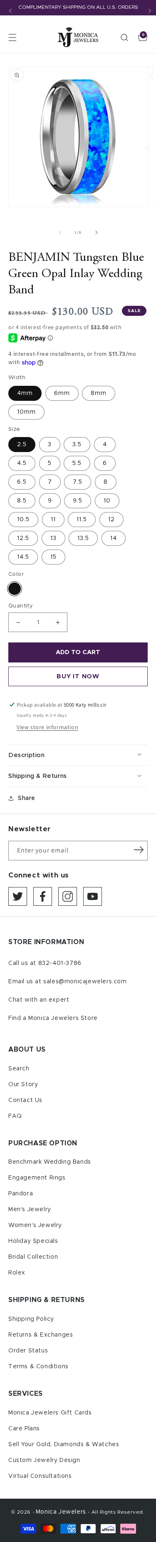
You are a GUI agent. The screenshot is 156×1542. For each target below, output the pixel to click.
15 (53, 557)
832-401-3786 (60, 963)
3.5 (77, 444)
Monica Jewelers (62, 1512)
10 (107, 501)
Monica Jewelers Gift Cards (50, 1413)
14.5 (23, 557)
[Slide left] (60, 232)
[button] (12, 37)
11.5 (82, 519)
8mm (98, 393)
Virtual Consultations (40, 1476)
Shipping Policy (31, 1319)
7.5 (77, 482)
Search (19, 1069)
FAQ (15, 1116)
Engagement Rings (37, 1178)
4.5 (22, 463)
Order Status (28, 1351)
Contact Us (25, 1100)
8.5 (22, 501)
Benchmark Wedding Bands (49, 1162)
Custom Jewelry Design (44, 1460)
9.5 (77, 501)
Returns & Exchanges (40, 1335)
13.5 (83, 538)
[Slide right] (96, 232)
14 (113, 538)
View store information (47, 727)
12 (111, 519)
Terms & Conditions (38, 1367)
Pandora (20, 1194)
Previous (10, 11)
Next (150, 11)
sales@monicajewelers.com (84, 982)
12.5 (23, 538)
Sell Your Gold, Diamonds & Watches (63, 1444)
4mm (25, 393)
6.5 (22, 482)
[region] (78, 7)
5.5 (77, 463)
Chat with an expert (38, 1000)
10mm (26, 412)
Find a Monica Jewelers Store (53, 1018)
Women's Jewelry (35, 1225)
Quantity (20, 606)
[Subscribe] (138, 850)
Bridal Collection (33, 1257)
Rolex (16, 1273)
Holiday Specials (33, 1241)
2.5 (22, 444)
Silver (14, 588)
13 (53, 538)
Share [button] (26, 798)
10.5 (23, 519)
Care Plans (24, 1429)
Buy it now (78, 676)
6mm (62, 393)
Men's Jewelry (29, 1209)
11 (53, 519)
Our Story (23, 1084)
